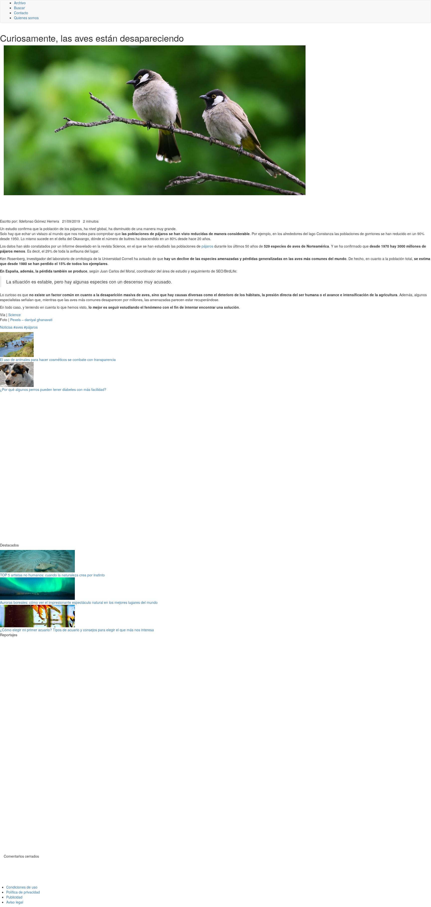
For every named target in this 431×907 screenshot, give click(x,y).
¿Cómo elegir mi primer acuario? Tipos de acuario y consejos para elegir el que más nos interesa (77, 629)
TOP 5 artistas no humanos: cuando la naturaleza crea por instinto (52, 574)
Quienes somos (26, 17)
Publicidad (14, 897)
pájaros (207, 246)
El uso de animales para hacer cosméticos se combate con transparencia (58, 359)
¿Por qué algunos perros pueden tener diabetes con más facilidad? (53, 389)
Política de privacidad (23, 892)
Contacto (21, 12)
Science (14, 314)
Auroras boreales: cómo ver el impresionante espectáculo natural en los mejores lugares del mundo (79, 602)
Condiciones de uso (21, 887)
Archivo (20, 2)
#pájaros (31, 327)
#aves (18, 327)
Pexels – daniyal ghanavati (31, 319)
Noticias (6, 327)
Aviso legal (14, 902)
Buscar (19, 7)
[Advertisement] (122, 206)
